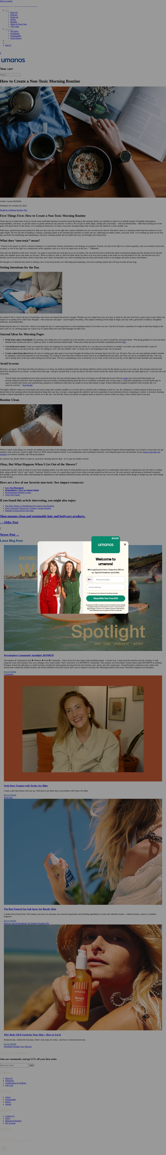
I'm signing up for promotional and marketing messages (103, 593)
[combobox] (89, 580)
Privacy (93, 608)
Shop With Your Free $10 (106, 598)
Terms (88, 608)
